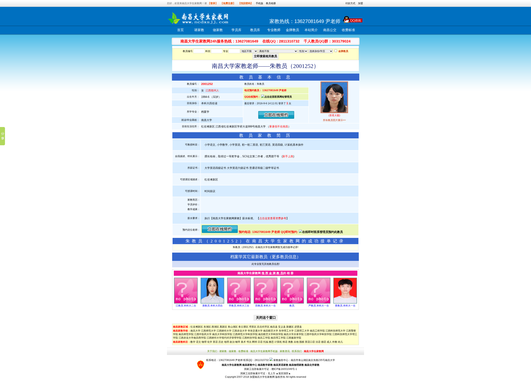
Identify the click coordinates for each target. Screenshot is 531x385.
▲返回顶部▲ (283, 373)
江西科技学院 (249, 337)
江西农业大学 (239, 330)
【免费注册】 (227, 3)
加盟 (360, 3)
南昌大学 (195, 330)
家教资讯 (285, 351)
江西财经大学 (224, 330)
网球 (254, 341)
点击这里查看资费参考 (272, 218)
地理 (226, 341)
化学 (209, 341)
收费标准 (348, 30)
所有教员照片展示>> (334, 120)
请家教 (199, 30)
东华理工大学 (286, 330)
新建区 (290, 326)
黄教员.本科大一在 (345, 305)
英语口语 (310, 341)
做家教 (218, 30)
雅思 (271, 341)
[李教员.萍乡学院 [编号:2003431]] (239, 302)
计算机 (278, 341)
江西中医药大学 (203, 334)
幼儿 (340, 341)
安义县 (282, 326)
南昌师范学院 (186, 334)
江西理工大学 (301, 330)
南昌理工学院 (278, 337)
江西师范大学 (208, 330)
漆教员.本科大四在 (212, 305)
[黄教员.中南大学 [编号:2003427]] (345, 302)
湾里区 (252, 326)
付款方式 (350, 3)
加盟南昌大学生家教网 (262, 376)
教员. (292, 305)
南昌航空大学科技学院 (270, 334)
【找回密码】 (245, 3)
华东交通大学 (255, 330)
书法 (248, 341)
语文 (198, 341)
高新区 (223, 326)
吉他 (296, 341)
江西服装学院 (293, 337)
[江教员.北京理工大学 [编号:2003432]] (186, 302)
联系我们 (297, 351)
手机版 (259, 3)
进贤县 (298, 326)
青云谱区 (243, 326)
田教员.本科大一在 (265, 305)
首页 (180, 30)
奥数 (290, 341)
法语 (317, 341)
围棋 (301, 341)
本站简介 (311, 30)
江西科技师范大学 (335, 330)
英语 (215, 341)
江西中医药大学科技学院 (318, 334)
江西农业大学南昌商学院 (192, 337)
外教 (334, 341)
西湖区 (215, 326)
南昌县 (274, 326)
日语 (260, 341)
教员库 (255, 30)
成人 (329, 341)
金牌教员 (292, 30)
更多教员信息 (284, 256)
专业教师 (273, 30)
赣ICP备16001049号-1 (284, 369)
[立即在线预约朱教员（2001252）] (276, 117)
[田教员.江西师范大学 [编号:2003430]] (265, 302)
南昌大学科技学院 (222, 334)
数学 (192, 341)
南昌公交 (329, 30)
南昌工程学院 (317, 330)
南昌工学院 (264, 337)
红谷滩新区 (196, 326)
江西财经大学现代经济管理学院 (224, 337)
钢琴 (237, 341)
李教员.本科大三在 (239, 305)
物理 (204, 341)
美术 (243, 341)
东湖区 (207, 326)
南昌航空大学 (270, 330)
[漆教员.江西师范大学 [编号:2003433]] (212, 302)
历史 (220, 341)
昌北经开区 (263, 326)
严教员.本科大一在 (318, 305)
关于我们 (212, 351)
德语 (323, 341)
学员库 (236, 30)
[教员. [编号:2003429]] (292, 302)
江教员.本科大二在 (186, 305)
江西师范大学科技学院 (245, 334)
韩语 (285, 341)
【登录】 (213, 3)
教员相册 (271, 3)
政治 (232, 341)
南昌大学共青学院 (294, 334)
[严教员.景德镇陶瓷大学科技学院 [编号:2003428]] (318, 302)
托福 (265, 341)
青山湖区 (233, 326)
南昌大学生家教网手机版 (264, 351)
